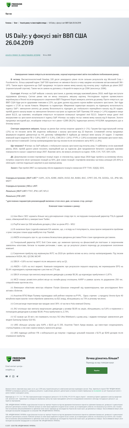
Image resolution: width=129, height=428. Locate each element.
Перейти (96, 370)
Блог (16, 23)
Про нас (9, 14)
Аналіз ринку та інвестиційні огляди (33, 23)
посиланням (97, 391)
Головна (8, 23)
